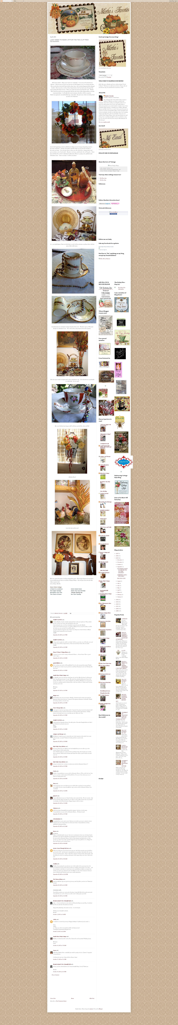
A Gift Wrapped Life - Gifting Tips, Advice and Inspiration (105, 447)
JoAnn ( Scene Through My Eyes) (61, 848)
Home (72, 998)
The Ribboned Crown (105, 691)
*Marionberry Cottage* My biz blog (105, 434)
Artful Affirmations (104, 465)
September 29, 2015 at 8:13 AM (60, 826)
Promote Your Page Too (103, 249)
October (119, 564)
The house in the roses (105, 674)
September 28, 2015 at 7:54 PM (60, 803)
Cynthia (55, 864)
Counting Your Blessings (106, 502)
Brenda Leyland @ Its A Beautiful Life (62, 901)
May (118, 588)
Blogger (100, 1009)
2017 (117, 553)
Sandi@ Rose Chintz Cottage (59, 675)
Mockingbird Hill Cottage (104, 591)
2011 (117, 606)
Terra (54, 783)
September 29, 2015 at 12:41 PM (60, 874)
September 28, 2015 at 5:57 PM (60, 766)
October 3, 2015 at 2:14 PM (59, 914)
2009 (117, 611)
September (119, 566)
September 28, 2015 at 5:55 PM (60, 757)
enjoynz (91, 1009)
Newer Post (52, 998)
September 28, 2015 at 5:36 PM (60, 729)
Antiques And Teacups (58, 734)
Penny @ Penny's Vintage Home (60, 652)
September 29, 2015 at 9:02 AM (60, 859)
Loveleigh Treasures (104, 572)
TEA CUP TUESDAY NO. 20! (124, 681)
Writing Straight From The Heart (105, 704)
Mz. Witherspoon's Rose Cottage (105, 604)
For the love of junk (104, 535)
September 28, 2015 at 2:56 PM (60, 658)
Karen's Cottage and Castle (105, 553)
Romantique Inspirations (105, 629)
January (119, 597)
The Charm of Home (58, 879)
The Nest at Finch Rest (105, 682)
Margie (54, 695)
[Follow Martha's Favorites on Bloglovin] (105, 204)
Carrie (54, 771)
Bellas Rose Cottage (104, 473)
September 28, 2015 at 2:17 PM (60, 635)
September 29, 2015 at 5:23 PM (60, 896)
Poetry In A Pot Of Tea (105, 621)
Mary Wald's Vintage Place (105, 581)
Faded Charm (103, 518)
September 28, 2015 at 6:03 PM (60, 778)
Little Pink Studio (104, 570)
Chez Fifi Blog (103, 491)
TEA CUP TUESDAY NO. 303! (124, 732)
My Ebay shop (103, 178)
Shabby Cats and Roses (105, 646)
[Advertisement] (72, 986)
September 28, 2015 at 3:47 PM (60, 690)
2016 (117, 555)
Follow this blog (113, 213)
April (118, 590)
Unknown (55, 808)
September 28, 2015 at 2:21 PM (60, 647)
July (118, 583)
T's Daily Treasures (104, 695)
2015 (117, 558)
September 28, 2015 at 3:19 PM (60, 670)
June (118, 585)
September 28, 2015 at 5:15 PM (60, 715)
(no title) (123, 650)
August (119, 581)
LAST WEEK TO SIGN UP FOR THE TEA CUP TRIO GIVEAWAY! (122, 570)
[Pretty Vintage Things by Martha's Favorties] (99, 248)
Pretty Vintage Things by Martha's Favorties (106, 246)
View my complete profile (104, 122)
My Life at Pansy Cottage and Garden (106, 594)
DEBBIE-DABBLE (104, 510)
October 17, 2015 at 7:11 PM (59, 959)
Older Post (91, 998)
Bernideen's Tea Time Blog (105, 482)
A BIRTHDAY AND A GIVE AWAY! (122, 575)
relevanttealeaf (56, 819)
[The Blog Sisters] (121, 312)
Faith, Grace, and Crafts (105, 527)
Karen (54, 831)
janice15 (55, 796)
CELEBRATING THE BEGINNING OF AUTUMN (125, 763)
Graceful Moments (104, 544)
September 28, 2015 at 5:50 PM (60, 741)
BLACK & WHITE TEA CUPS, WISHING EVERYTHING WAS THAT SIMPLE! (122, 665)
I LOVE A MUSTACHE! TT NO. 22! (125, 747)
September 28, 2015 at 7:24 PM (60, 790)
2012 (117, 604)
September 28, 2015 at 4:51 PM (60, 702)
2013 (117, 602)
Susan (54, 950)
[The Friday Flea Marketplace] (121, 289)
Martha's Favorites (109, 96)
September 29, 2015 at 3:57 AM (60, 814)
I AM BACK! (124, 618)
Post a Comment (55, 975)
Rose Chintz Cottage (104, 638)
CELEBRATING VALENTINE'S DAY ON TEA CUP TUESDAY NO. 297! (122, 716)
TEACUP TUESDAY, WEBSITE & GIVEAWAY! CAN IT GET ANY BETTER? (122, 636)
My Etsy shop (103, 180)
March (119, 592)
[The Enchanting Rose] (106, 307)
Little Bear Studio (104, 562)
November (119, 562)
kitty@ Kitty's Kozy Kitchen (59, 746)
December (119, 560)
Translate (109, 77)
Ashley (54, 919)
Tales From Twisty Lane (105, 663)
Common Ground (104, 493)
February (119, 594)
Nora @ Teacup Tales (58, 708)
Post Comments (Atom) (61, 1001)
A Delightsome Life (104, 443)
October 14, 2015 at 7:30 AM (59, 945)
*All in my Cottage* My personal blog (105, 425)
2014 (117, 599)
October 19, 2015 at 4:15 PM (59, 971)
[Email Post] (70, 613)
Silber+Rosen (103, 655)
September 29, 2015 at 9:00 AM (60, 843)
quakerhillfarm (56, 663)
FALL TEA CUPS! (121, 578)
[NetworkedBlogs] (113, 212)
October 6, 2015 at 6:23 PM (59, 931)
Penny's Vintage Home (105, 613)
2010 (117, 608)
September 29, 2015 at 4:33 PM (60, 885)
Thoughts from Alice (105, 693)
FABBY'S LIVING (57, 619)
